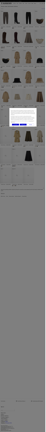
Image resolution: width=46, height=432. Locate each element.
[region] (23, 117)
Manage (30, 124)
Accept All (15, 124)
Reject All (23, 124)
